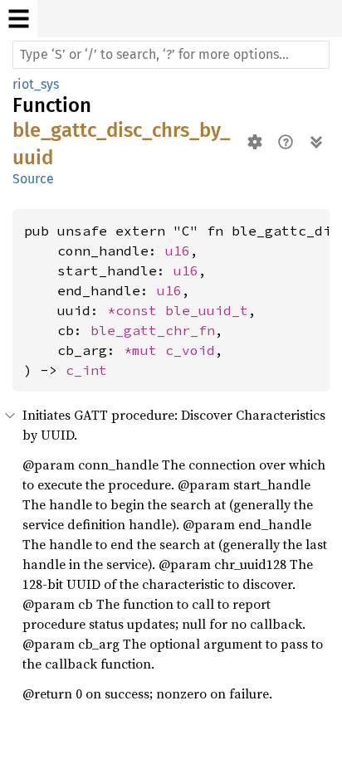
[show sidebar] (18, 18)
